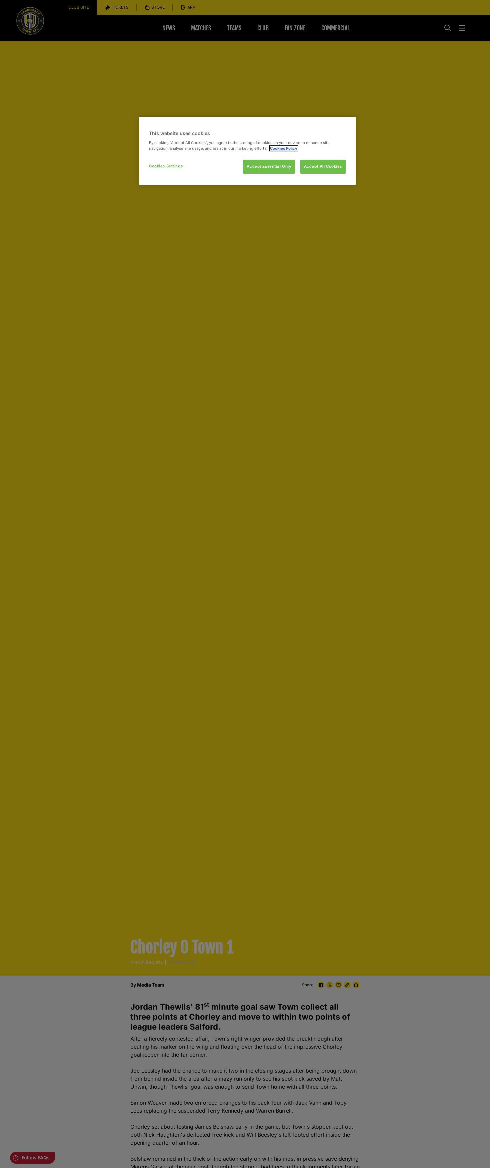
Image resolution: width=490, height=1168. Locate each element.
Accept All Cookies (323, 166)
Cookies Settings (166, 166)
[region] (247, 151)
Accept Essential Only (269, 166)
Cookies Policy (283, 148)
